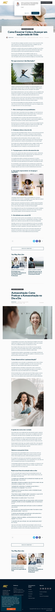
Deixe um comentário (27, 248)
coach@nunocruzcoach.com (18, 595)
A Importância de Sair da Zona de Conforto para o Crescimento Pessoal (35, 273)
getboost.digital (49, 610)
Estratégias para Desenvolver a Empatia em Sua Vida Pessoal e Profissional (18, 273)
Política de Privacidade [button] (6, 606)
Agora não (27, 13)
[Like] (12, 241)
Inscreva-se (35, 13)
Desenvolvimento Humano (17, 269)
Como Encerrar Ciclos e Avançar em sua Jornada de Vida (18, 569)
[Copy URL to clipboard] (42, 241)
